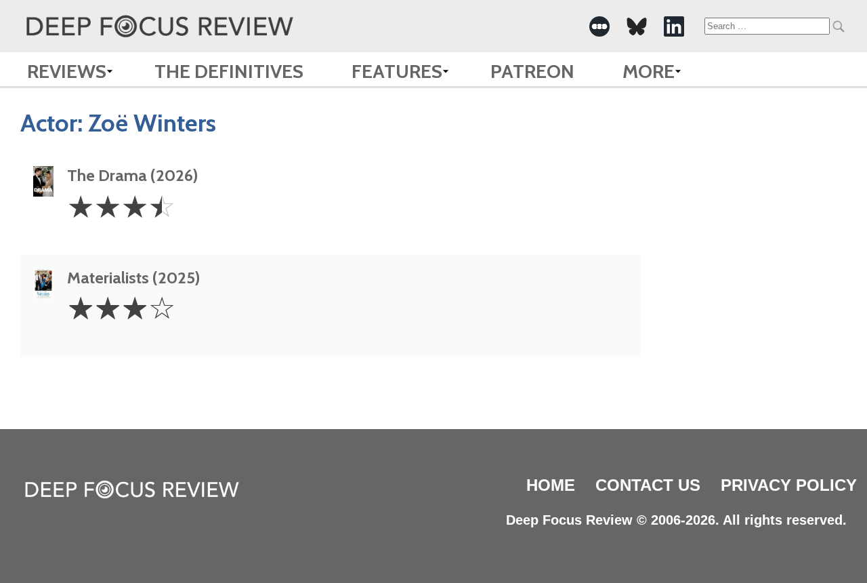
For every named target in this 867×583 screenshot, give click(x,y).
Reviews (66, 71)
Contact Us (647, 485)
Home (550, 485)
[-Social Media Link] (599, 26)
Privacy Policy (789, 485)
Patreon (532, 71)
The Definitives (228, 71)
